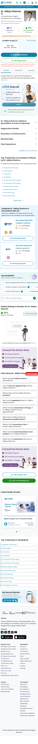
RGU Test (4, 673)
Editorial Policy (5, 691)
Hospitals (31, 70)
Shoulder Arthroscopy (10, 189)
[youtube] (15, 632)
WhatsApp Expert (20, 61)
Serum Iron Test (6, 671)
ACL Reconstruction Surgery (12, 180)
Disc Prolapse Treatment (10, 585)
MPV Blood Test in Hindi (8, 647)
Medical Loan (24, 699)
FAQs (21, 656)
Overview (6, 70)
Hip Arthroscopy (7, 581)
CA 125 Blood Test (6, 661)
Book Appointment (19, 238)
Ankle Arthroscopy (9, 196)
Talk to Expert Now (20, 475)
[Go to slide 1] (16, 531)
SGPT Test (4, 666)
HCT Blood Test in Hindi (8, 656)
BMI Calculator (24, 701)
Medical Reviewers (26, 661)
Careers (22, 666)
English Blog (24, 703)
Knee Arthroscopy (9, 192)
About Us (23, 647)
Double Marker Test (7, 654)
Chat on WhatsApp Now (20, 481)
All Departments (25, 694)
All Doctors (23, 684)
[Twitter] (5, 632)
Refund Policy (5, 687)
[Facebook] (2, 632)
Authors (22, 663)
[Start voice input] (34, 298)
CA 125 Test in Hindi (7, 663)
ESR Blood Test (5, 651)
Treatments (18, 70)
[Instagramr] (12, 632)
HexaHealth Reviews (26, 708)
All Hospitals (24, 687)
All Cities (22, 711)
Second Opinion (25, 696)
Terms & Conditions (7, 689)
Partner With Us (25, 654)
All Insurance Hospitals (27, 713)
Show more (18, 201)
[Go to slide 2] (17, 531)
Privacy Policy (5, 684)
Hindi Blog (23, 706)
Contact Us (23, 649)
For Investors (24, 651)
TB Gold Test (5, 659)
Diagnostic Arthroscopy (11, 168)
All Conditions (24, 689)
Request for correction (27, 151)
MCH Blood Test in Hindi (8, 649)
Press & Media (24, 659)
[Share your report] (3, 298)
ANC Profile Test (6, 668)
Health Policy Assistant (27, 715)
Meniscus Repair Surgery (11, 186)
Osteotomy (7, 174)
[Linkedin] (9, 632)
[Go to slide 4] (20, 531)
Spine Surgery (8, 171)
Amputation (7, 177)
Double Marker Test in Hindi (9, 675)
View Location (31, 40)
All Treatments (24, 691)
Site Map (23, 668)
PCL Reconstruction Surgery (12, 183)
